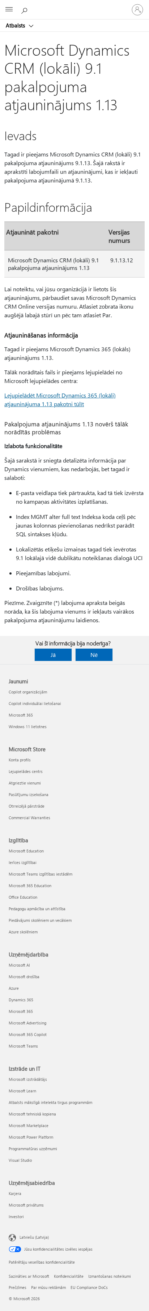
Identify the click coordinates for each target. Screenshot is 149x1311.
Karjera (15, 1193)
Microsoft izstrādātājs (28, 1079)
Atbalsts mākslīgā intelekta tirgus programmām (50, 1102)
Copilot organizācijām (28, 692)
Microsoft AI (19, 965)
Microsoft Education (26, 851)
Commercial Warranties (29, 817)
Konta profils (20, 759)
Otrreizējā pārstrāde (26, 806)
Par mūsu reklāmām (48, 1287)
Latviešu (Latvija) (34, 1237)
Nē (94, 654)
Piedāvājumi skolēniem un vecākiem (40, 920)
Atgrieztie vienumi (25, 783)
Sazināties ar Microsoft (29, 1276)
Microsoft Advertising (27, 1023)
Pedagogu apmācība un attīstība (37, 908)
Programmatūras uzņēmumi (33, 1148)
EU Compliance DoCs (89, 1287)
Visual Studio (20, 1160)
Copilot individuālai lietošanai (35, 703)
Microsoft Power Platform (31, 1137)
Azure (14, 988)
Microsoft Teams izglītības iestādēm (40, 874)
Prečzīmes (17, 1287)
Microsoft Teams (23, 1046)
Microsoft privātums (26, 1205)
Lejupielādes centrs (26, 771)
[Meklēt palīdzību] (25, 9)
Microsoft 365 (21, 715)
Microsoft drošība (24, 976)
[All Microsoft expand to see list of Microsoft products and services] (9, 9)
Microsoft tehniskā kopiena (32, 1114)
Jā (53, 654)
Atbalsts (16, 25)
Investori (16, 1216)
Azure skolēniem (23, 931)
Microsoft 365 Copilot (28, 1034)
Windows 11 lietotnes (28, 726)
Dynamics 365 (21, 999)
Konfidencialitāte (69, 1276)
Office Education (23, 897)
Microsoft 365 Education (30, 885)
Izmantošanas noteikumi (109, 1276)
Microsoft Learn (22, 1090)
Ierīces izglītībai (23, 862)
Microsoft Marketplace (28, 1125)
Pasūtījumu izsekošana (28, 794)
